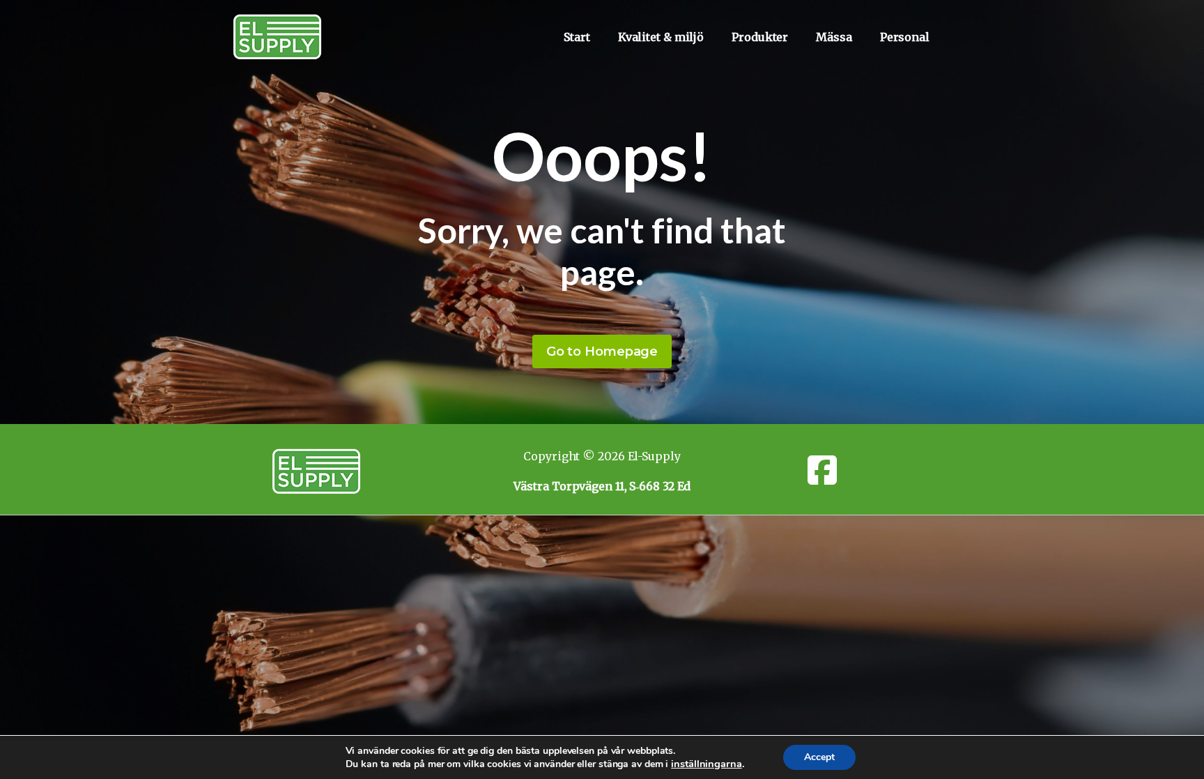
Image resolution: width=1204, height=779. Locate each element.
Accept (819, 757)
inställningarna (706, 763)
